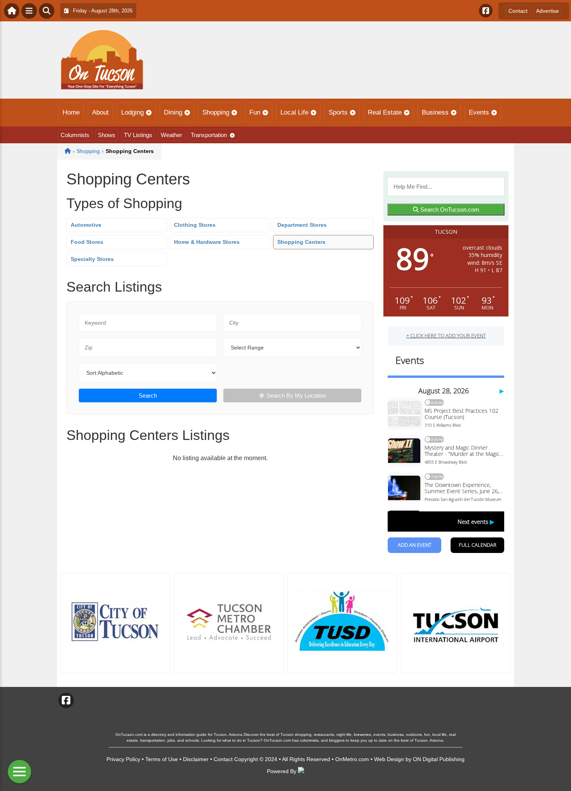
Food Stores (87, 242)
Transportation (209, 135)
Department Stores (302, 225)
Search (148, 395)
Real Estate (385, 112)
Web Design (389, 759)
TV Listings (138, 135)
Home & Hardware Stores (207, 242)
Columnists (75, 135)
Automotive (86, 225)
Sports (338, 112)
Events (479, 112)
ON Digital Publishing (439, 759)
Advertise (547, 11)
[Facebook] (486, 10)
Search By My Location (296, 395)
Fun (254, 112)
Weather (171, 135)
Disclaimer (196, 759)
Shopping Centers (301, 242)
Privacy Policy (123, 759)
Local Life (294, 112)
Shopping (215, 112)
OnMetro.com (352, 759)
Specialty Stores (92, 259)
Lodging (132, 112)
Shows (106, 135)
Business (435, 112)
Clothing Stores (195, 225)
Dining (173, 112)
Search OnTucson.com (449, 209)
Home (71, 112)
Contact (517, 11)
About (100, 112)
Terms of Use (161, 759)
